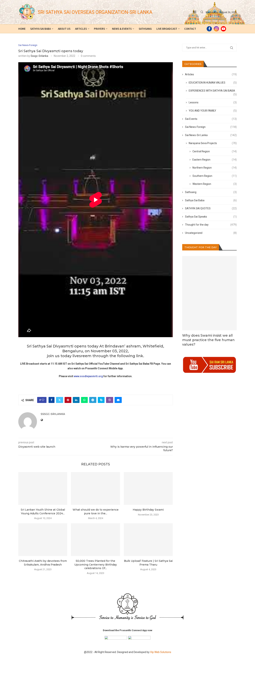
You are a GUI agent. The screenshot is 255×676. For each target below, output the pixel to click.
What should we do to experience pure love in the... (96, 511)
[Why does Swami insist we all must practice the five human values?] (209, 293)
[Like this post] (43, 400)
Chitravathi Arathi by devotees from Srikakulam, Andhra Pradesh (43, 562)
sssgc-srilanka (39, 55)
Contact (190, 28)
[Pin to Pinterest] (68, 400)
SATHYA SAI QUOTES (211, 208)
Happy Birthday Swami (148, 509)
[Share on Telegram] (92, 400)
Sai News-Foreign (211, 126)
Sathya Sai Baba (40, 28)
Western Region (214, 183)
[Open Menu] (194, 12)
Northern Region (214, 167)
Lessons (213, 102)
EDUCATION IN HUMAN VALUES (213, 82)
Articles (81, 28)
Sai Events (211, 118)
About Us (64, 28)
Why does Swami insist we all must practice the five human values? (208, 340)
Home (22, 28)
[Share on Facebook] (52, 400)
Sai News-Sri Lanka (211, 135)
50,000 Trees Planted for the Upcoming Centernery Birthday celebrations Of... (95, 564)
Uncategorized (211, 232)
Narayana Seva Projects (213, 143)
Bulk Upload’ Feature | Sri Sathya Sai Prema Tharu (148, 562)
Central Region (214, 151)
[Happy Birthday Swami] (148, 488)
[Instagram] (216, 28)
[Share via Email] (118, 400)
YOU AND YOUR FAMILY (213, 110)
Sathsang (145, 28)
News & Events (122, 28)
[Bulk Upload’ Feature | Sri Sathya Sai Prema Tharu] (148, 539)
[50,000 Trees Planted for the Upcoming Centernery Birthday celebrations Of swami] (95, 539)
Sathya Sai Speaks (211, 216)
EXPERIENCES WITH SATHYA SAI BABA (213, 91)
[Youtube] (223, 28)
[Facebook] (209, 28)
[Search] (202, 12)
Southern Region (214, 175)
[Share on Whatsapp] (84, 400)
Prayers (99, 28)
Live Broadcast (166, 28)
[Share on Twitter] (59, 400)
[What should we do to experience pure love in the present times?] (95, 488)
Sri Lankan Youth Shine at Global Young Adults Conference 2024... (43, 511)
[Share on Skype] (101, 400)
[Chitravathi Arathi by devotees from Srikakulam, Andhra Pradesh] (42, 539)
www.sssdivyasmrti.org (88, 376)
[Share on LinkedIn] (76, 400)
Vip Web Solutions (160, 652)
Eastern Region (214, 159)
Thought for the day (211, 224)
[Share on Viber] (109, 400)
